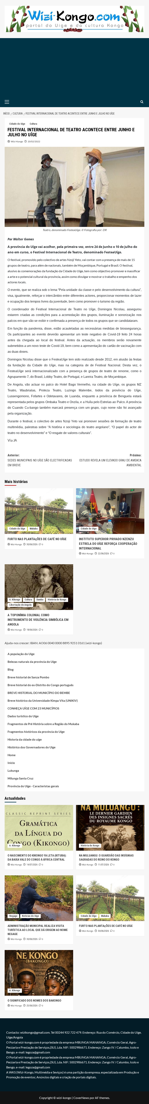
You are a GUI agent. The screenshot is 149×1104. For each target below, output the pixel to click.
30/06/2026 (32, 544)
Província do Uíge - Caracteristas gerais (33, 786)
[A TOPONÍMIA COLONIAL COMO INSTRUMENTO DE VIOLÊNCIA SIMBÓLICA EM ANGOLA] (39, 587)
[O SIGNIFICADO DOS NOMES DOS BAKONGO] (39, 973)
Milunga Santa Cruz (20, 778)
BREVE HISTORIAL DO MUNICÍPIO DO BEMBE (39, 693)
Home (12, 755)
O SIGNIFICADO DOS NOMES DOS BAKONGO (34, 1000)
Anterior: (40, 460)
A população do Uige (21, 654)
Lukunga (13, 770)
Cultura (33, 123)
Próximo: (110, 460)
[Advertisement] (74, 67)
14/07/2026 (32, 864)
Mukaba (33, 528)
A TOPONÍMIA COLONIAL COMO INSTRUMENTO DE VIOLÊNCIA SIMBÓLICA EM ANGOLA (38, 619)
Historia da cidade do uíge (25, 739)
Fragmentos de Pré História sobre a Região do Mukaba (43, 724)
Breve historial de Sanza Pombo (28, 677)
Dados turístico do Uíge (23, 716)
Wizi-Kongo (17, 141)
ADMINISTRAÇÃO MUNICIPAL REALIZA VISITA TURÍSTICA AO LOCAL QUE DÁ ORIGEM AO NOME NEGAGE (38, 930)
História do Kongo (57, 599)
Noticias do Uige (30, 916)
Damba (39, 599)
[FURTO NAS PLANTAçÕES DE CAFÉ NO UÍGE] (39, 511)
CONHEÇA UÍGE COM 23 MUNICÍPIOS (33, 708)
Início (11, 763)
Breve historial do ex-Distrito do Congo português (41, 685)
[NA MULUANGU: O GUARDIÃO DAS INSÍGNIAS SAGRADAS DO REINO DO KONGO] (110, 828)
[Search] (141, 101)
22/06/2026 (103, 553)
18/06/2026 (32, 629)
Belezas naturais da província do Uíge (32, 661)
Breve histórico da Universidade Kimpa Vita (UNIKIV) (43, 700)
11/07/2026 (103, 864)
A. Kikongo (14, 599)
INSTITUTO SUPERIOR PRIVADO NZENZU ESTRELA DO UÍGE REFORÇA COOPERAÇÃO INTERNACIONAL (108, 543)
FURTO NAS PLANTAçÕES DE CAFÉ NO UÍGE (37, 539)
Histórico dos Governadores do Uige (31, 747)
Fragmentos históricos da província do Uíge (36, 731)
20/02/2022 (34, 141)
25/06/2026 (32, 1005)
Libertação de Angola (20, 605)
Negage (13, 916)
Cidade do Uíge (17, 123)
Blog (11, 669)
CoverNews (81, 1098)
